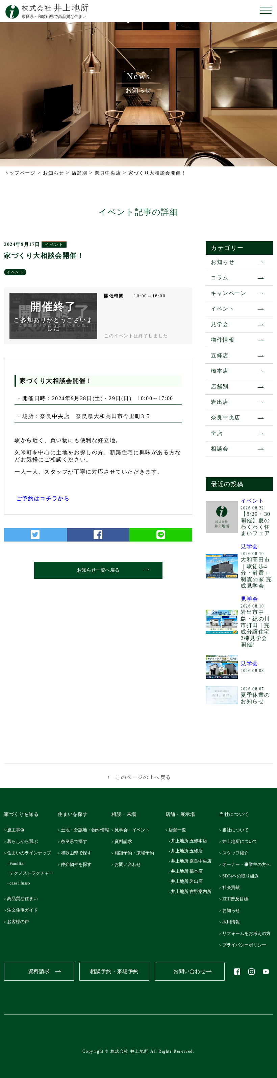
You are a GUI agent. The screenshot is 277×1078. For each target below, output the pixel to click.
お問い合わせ (129, 864)
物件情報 (222, 340)
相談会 (220, 449)
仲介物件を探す (78, 864)
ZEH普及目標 (237, 898)
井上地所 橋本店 (187, 871)
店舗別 (220, 386)
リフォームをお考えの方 (248, 933)
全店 (217, 433)
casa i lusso (20, 883)
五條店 (220, 355)
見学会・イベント (134, 829)
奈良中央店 (226, 417)
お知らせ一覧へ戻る (98, 570)
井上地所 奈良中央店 (191, 861)
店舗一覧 (179, 829)
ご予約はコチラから (43, 498)
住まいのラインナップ (31, 852)
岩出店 (220, 402)
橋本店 (220, 371)
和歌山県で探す (78, 852)
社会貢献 (233, 887)
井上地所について (241, 841)
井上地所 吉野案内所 (191, 891)
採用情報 (233, 921)
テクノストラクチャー (32, 873)
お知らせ (222, 262)
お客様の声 (20, 921)
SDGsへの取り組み (242, 875)
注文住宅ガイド (24, 910)
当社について (237, 829)
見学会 (220, 324)
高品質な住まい (24, 898)
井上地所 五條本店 (189, 840)
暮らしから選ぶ (24, 841)
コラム (220, 277)
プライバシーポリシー (246, 944)
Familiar (18, 863)
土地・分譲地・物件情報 (87, 829)
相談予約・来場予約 (136, 852)
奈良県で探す (76, 841)
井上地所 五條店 (187, 850)
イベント (54, 244)
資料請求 (125, 841)
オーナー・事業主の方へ (248, 864)
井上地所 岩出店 (187, 881)
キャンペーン (229, 293)
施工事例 (18, 829)
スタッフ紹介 (237, 852)
